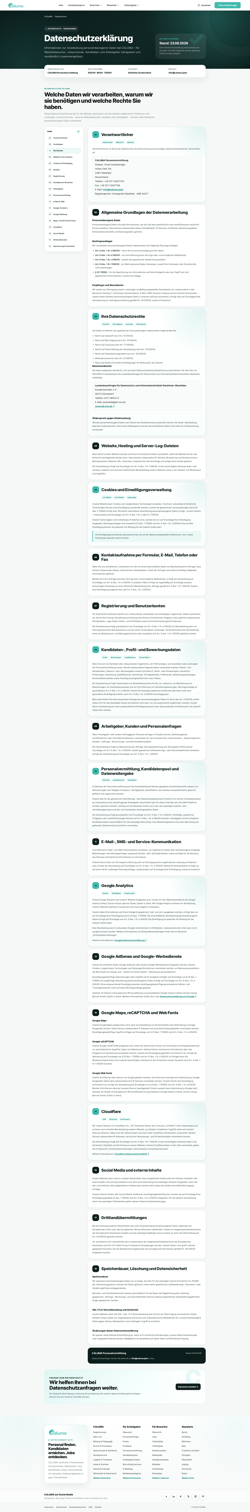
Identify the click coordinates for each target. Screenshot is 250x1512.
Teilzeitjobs (157, 1446)
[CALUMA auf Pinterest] (203, 1496)
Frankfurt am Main (190, 1450)
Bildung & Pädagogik (103, 1441)
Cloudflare (55, 227)
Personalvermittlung (59, 195)
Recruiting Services (132, 1464)
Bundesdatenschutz (77, 1507)
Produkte (127, 1446)
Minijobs (156, 1464)
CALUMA (48, 16)
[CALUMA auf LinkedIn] (174, 1496)
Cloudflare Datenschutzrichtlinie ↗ (132, 1154)
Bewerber (112, 5)
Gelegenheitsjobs (160, 1459)
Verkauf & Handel (101, 1469)
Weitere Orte (188, 1478)
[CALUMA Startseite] (66, 1432)
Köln (184, 1446)
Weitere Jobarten (160, 1478)
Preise (126, 1441)
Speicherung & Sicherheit (62, 246)
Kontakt (54, 170)
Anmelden (206, 5)
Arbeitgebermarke (131, 1459)
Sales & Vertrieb (100, 1464)
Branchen (95, 5)
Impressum (49, 1507)
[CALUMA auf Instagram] (195, 1496)
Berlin (184, 1432)
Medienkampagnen (132, 1473)
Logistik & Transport (102, 1459)
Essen (184, 1473)
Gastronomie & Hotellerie (105, 1450)
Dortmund (186, 1469)
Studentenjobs (159, 1450)
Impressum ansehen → (188, 1387)
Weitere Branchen (102, 1478)
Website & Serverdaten (61, 157)
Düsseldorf (187, 1459)
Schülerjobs (157, 1469)
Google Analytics (58, 208)
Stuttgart (186, 1455)
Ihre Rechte (56, 151)
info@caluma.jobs (113, 189)
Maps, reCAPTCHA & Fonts (62, 221)
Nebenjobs (157, 1455)
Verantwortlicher (58, 138)
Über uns (97, 1437)
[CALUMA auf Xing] (181, 1496)
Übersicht (127, 1432)
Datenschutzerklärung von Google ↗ (178, 996)
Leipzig (185, 1464)
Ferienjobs (157, 1473)
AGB (90, 1507)
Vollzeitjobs (157, 1441)
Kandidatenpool (76, 5)
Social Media (56, 233)
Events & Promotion (102, 1446)
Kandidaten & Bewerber (61, 182)
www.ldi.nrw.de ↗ (105, 406)
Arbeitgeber (130, 5)
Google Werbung (58, 214)
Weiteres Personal (131, 1478)
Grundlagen (56, 144)
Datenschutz (61, 1507)
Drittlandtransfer (58, 240)
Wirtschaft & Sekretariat (105, 1473)
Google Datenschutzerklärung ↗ (131, 940)
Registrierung (57, 176)
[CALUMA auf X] (188, 1496)
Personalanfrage (131, 1437)
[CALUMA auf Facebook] (166, 1496)
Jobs (61, 5)
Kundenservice (100, 1455)
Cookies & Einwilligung (60, 163)
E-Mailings (128, 1469)
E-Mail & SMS (57, 202)
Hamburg (186, 1437)
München (186, 1441)
